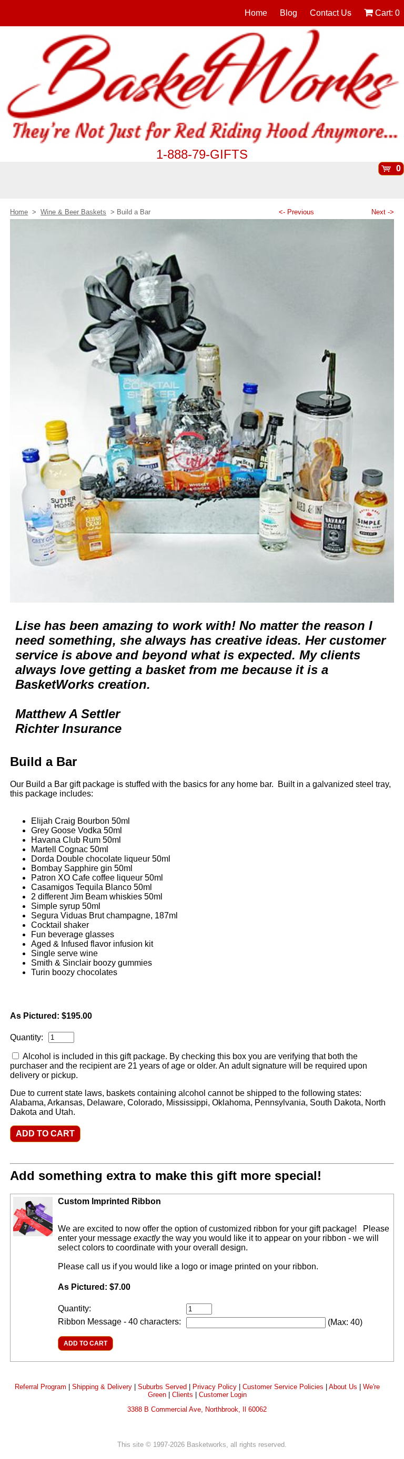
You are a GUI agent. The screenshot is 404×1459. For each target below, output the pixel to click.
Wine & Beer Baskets (73, 212)
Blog (288, 12)
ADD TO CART (45, 1133)
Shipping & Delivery (102, 1387)
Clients (182, 1395)
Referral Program (40, 1387)
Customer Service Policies (283, 1387)
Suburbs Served (162, 1387)
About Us (343, 1387)
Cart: (386, 12)
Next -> (382, 212)
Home (256, 12)
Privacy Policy (215, 1387)
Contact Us (330, 12)
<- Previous (296, 212)
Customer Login (223, 1395)
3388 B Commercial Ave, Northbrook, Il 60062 (197, 1409)
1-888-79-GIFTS (202, 154)
